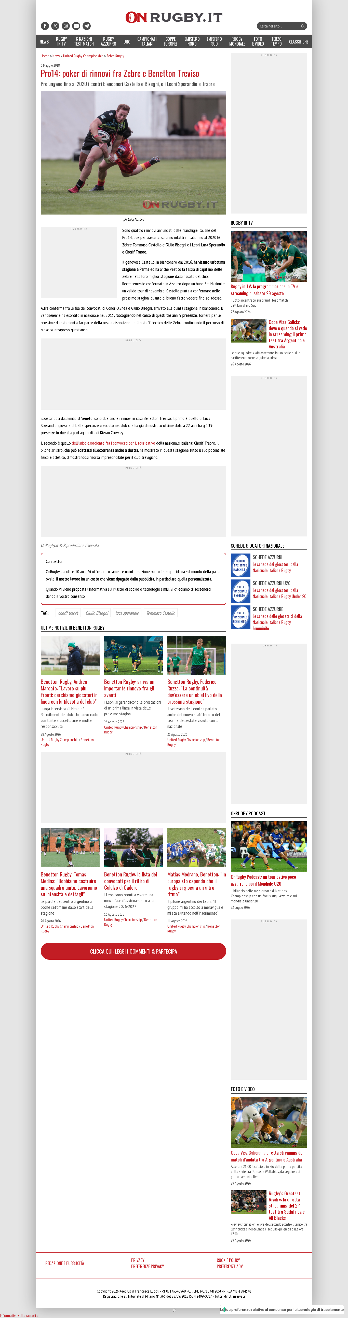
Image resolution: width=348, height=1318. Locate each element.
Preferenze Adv (230, 1266)
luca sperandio (127, 613)
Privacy (137, 1260)
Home (45, 55)
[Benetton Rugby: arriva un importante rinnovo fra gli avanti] (133, 656)
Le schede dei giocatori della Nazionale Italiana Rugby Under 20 (279, 593)
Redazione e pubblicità (64, 1263)
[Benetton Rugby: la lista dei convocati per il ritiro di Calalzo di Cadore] (133, 848)
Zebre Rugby (115, 55)
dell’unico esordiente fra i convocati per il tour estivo (113, 443)
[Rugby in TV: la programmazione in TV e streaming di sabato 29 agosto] (269, 257)
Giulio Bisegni (97, 613)
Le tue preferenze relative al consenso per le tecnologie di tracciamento (282, 1309)
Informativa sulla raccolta (19, 1315)
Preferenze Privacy (147, 1266)
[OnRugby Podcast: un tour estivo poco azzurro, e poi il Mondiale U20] (269, 847)
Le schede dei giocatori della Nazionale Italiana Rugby (275, 567)
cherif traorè (68, 613)
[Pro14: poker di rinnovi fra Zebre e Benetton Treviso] (133, 153)
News (56, 55)
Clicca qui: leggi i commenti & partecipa (133, 951)
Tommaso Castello (160, 613)
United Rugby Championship (83, 55)
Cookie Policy (228, 1260)
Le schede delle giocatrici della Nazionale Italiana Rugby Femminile (277, 622)
